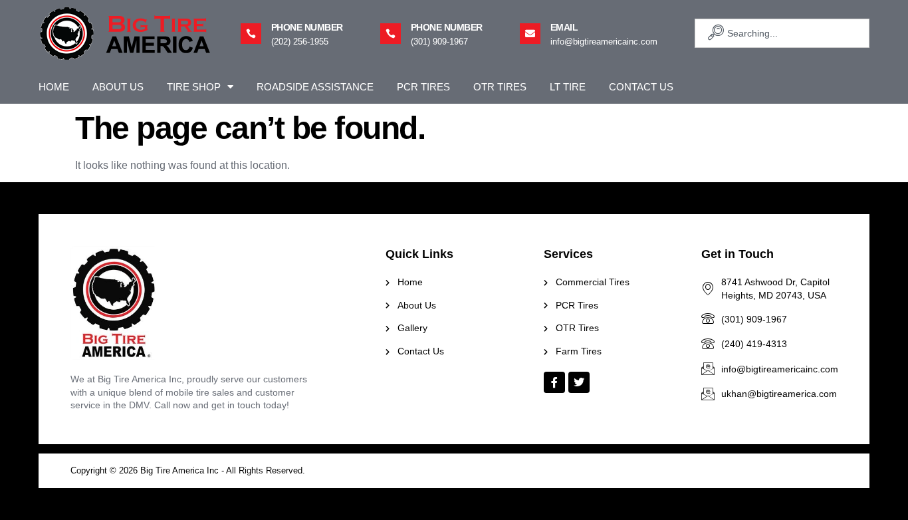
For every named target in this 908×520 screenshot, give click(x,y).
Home (54, 86)
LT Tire (568, 86)
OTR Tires (499, 86)
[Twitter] (579, 382)
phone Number (307, 27)
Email (564, 27)
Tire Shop (194, 86)
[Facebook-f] (554, 382)
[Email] (530, 33)
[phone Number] (251, 33)
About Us (118, 86)
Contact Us (641, 86)
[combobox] (782, 33)
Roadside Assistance (315, 86)
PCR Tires (423, 86)
